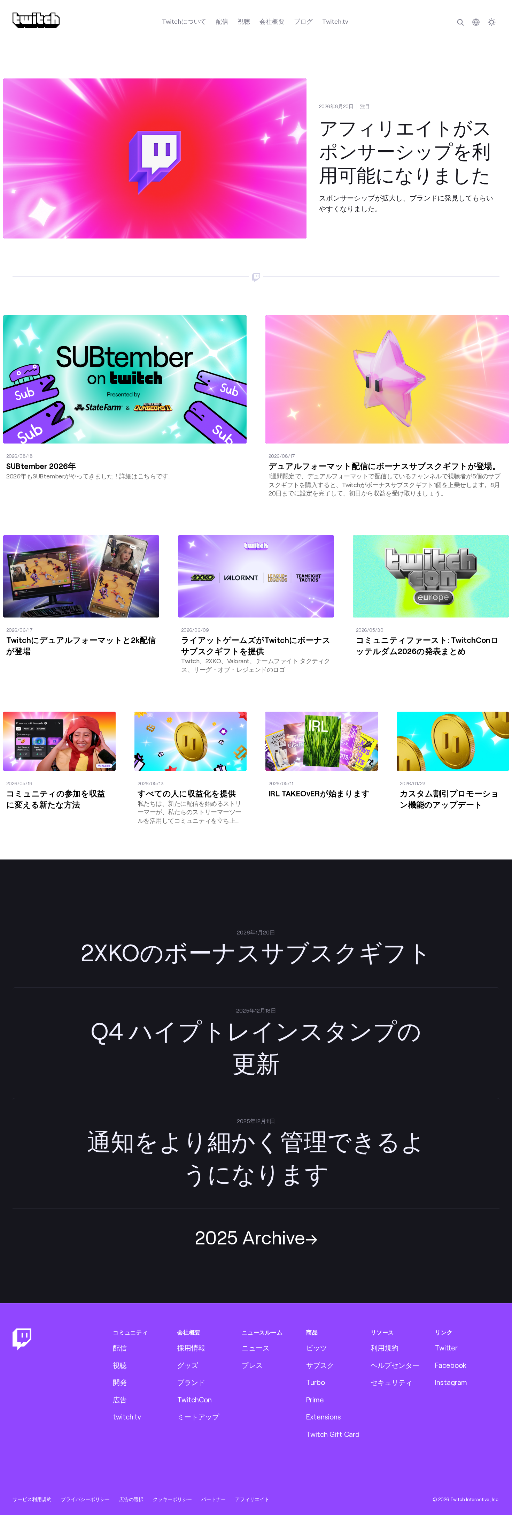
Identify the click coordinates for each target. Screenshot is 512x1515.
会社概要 (272, 21)
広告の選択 (131, 1499)
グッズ (187, 1365)
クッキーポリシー (172, 1499)
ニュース (256, 1347)
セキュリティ (391, 1382)
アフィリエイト (252, 1499)
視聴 (244, 21)
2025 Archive (250, 1237)
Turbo (315, 1382)
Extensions (323, 1416)
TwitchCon (194, 1399)
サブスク (320, 1365)
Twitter (446, 1347)
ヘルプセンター (395, 1365)
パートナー (213, 1499)
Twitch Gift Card (332, 1434)
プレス (252, 1365)
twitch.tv (127, 1416)
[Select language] (476, 22)
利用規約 (384, 1347)
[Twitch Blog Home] (36, 20)
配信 (222, 21)
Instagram (451, 1382)
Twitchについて (184, 21)
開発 (120, 1382)
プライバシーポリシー (85, 1499)
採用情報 (191, 1347)
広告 (120, 1399)
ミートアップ (198, 1416)
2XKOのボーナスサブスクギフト (256, 952)
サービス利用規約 (32, 1499)
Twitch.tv (335, 21)
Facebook (450, 1365)
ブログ (303, 21)
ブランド (191, 1382)
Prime (315, 1399)
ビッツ (316, 1347)
